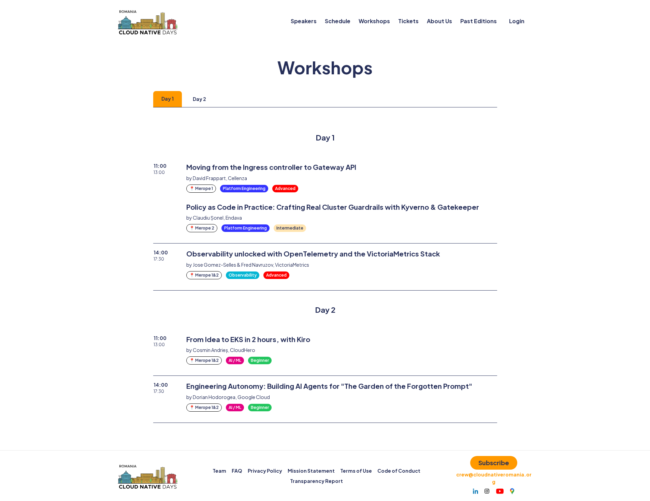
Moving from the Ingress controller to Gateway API (271, 167)
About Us (439, 21)
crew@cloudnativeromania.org (494, 478)
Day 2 (199, 99)
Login (516, 21)
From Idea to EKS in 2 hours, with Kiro (248, 339)
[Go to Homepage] (148, 21)
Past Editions (478, 21)
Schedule (337, 21)
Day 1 (167, 98)
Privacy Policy (265, 470)
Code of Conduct (398, 470)
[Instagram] (486, 491)
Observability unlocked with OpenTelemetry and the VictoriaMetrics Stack (313, 253)
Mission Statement (311, 470)
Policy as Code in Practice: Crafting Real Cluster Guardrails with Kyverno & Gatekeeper (332, 207)
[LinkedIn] (475, 491)
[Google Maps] (512, 491)
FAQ (237, 470)
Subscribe (493, 463)
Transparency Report (316, 480)
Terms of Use (356, 470)
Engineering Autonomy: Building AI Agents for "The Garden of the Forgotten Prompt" (329, 386)
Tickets (408, 21)
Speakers (304, 21)
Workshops (374, 21)
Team (219, 470)
